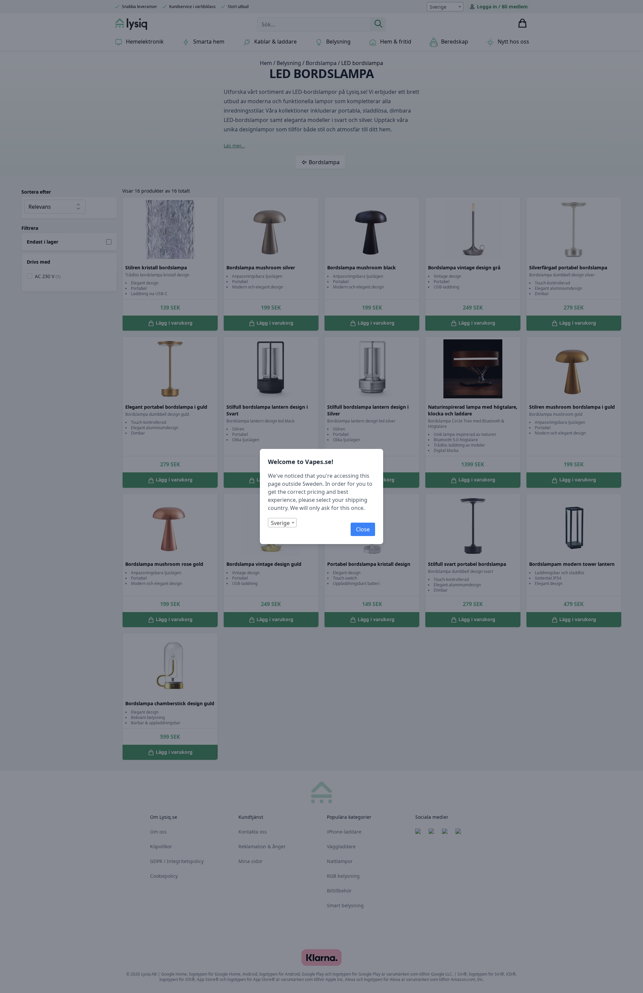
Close (363, 529)
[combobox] (282, 522)
